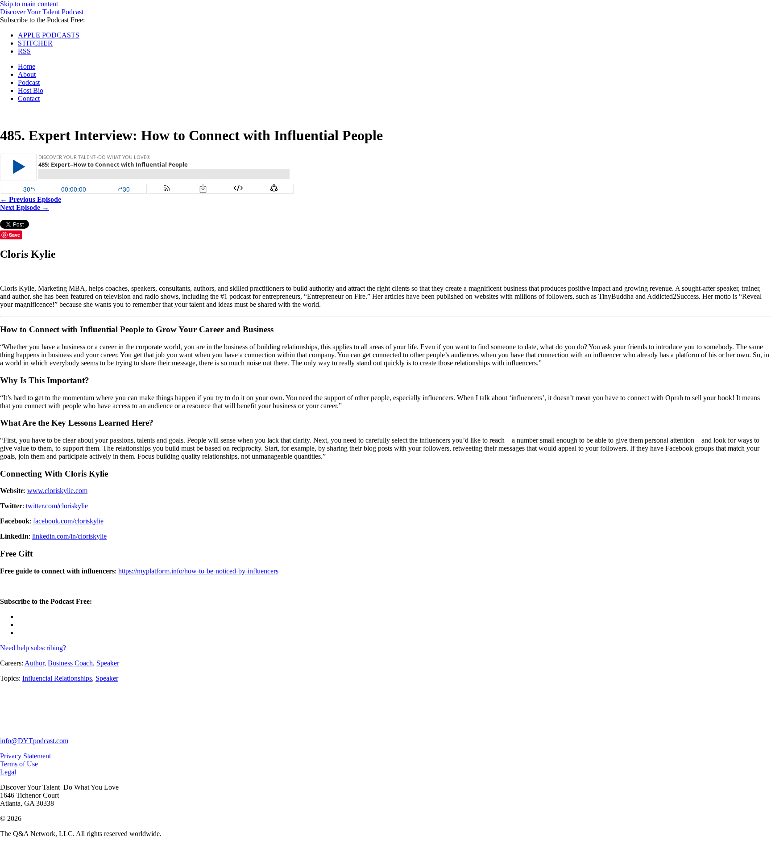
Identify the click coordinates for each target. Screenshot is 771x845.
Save (14, 234)
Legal (8, 772)
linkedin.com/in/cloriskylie (69, 536)
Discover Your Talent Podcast (41, 12)
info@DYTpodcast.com (34, 741)
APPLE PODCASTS (48, 35)
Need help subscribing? (33, 648)
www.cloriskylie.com (57, 490)
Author (34, 663)
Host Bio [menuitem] (30, 90)
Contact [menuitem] (29, 98)
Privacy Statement (25, 756)
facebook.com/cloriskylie (68, 521)
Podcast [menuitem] (29, 82)
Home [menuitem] (26, 66)
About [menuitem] (27, 74)
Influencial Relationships (57, 678)
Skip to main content (29, 4)
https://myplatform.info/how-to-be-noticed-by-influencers (198, 571)
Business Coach (70, 663)
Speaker (107, 663)
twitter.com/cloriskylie (57, 506)
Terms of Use (19, 764)
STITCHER (35, 43)
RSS (24, 51)
